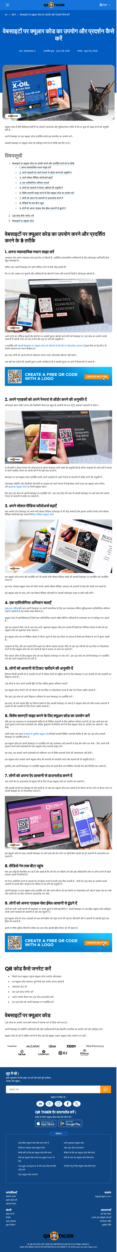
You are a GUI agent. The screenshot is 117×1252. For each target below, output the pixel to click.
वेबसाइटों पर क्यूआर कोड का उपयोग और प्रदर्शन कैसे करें (44, 14)
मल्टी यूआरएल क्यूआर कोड (74, 1142)
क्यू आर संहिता (12, 608)
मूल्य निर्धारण (10, 1224)
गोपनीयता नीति (105, 1221)
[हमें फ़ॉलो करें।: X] (77, 1104)
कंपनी (8, 1210)
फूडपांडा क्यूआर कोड (17, 487)
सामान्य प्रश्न (11, 1196)
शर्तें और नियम (106, 1213)
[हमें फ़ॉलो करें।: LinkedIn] (40, 1104)
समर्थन (108, 1192)
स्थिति (8, 1217)
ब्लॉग (14, 14)
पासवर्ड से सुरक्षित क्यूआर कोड (36, 734)
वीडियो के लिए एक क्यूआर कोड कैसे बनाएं (79, 1152)
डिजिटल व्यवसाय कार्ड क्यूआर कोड (31, 1147)
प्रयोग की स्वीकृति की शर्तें (101, 1217)
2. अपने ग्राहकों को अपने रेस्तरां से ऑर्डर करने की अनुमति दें (45, 172)
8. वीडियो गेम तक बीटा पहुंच (32, 203)
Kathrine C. (30, 50)
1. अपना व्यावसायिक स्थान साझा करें (35, 167)
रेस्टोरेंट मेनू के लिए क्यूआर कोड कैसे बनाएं (79, 1165)
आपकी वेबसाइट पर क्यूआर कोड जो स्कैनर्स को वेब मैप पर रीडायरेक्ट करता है (50, 345)
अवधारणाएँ (106, 1210)
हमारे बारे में (10, 1213)
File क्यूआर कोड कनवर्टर (28, 1174)
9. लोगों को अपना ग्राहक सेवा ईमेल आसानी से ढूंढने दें (43, 208)
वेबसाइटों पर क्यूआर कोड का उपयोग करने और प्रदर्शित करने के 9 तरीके (43, 163)
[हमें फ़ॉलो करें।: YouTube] (49, 1104)
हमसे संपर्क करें (11, 1200)
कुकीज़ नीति (106, 1224)
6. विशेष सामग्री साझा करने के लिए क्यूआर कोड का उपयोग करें (47, 193)
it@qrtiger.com (103, 1196)
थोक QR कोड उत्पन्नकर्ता (73, 1147)
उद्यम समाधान (11, 1221)
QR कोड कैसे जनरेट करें (23, 216)
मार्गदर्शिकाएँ (11, 1192)
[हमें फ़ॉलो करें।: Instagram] (58, 1104)
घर (6, 14)
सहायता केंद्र (11, 1203)
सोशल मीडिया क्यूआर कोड (42, 514)
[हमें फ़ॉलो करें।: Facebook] (67, 1104)
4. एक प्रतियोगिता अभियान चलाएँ (34, 183)
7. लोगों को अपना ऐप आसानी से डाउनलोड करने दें (41, 198)
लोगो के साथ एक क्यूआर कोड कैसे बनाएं (79, 1157)
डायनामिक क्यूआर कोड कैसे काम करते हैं (33, 1142)
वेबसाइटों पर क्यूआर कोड (23, 221)
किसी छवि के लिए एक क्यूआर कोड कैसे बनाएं (34, 1152)
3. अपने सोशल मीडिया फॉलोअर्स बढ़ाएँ (36, 177)
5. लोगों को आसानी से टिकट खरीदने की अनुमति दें (41, 188)
